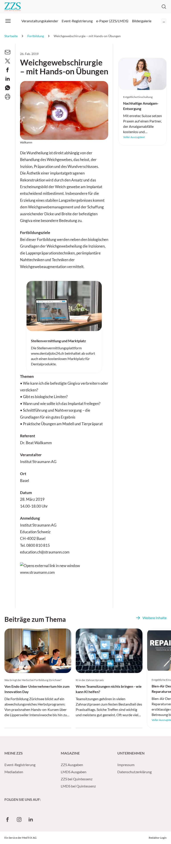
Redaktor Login (158, 837)
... (164, 21)
